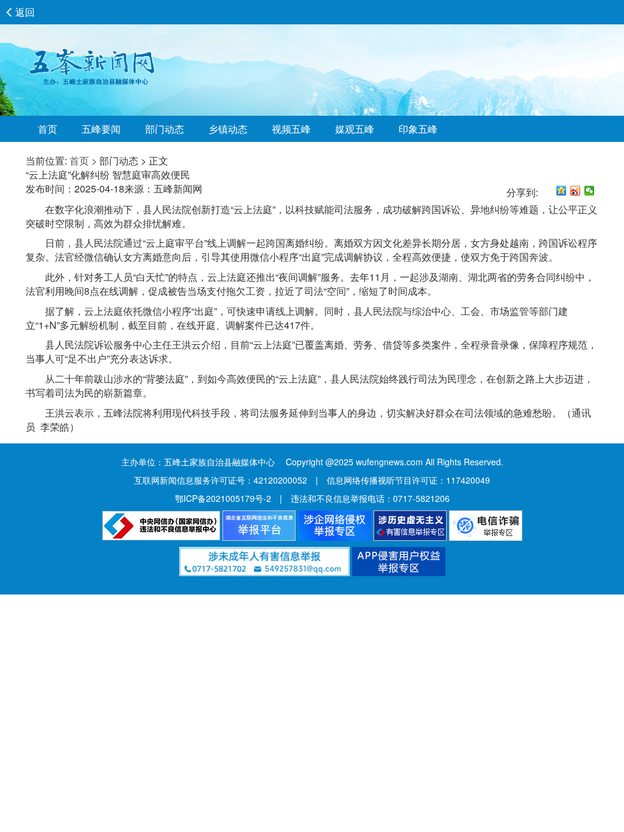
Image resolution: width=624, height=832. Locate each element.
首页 (47, 129)
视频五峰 (291, 129)
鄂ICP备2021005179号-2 (223, 498)
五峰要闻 (101, 129)
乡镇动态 (227, 129)
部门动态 (164, 129)
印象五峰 (418, 129)
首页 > (83, 160)
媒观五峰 (354, 129)
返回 (25, 12)
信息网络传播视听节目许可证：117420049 (408, 480)
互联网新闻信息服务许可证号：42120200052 (220, 480)
